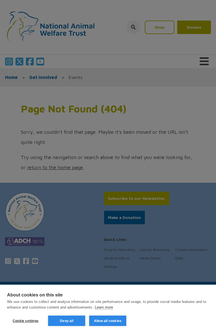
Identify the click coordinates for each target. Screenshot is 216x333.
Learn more (104, 307)
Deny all (66, 321)
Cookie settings (26, 321)
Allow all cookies (108, 321)
